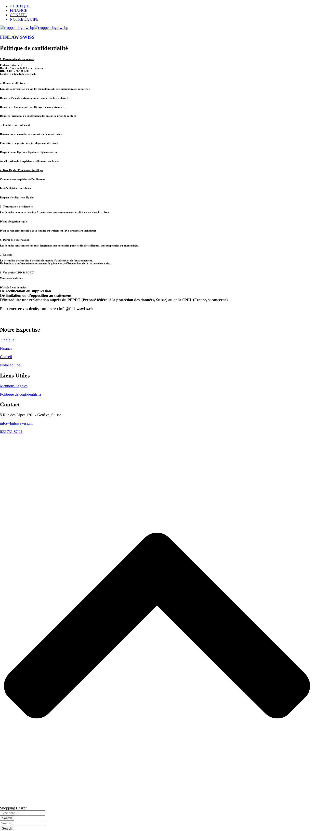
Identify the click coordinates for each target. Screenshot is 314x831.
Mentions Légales (13, 386)
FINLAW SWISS (17, 37)
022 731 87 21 (11, 431)
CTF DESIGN (42, 440)
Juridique (7, 340)
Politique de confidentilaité (20, 394)
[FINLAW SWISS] (17, 28)
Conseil (6, 357)
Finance (6, 348)
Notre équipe (10, 365)
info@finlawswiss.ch (16, 423)
